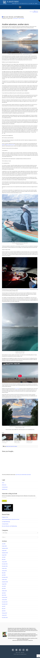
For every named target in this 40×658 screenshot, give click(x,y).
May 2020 (3, 572)
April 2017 (4, 610)
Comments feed (4, 487)
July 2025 (3, 543)
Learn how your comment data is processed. (23, 474)
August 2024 (4, 550)
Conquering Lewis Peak (17, 440)
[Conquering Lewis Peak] (19, 437)
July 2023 (3, 557)
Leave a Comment (21, 18)
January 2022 (4, 561)
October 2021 (4, 568)
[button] (20, 7)
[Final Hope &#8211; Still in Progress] (7, 437)
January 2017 (4, 615)
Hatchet (3, 144)
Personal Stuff (15, 18)
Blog (19, 652)
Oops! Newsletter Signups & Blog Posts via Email (10, 519)
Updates (15, 446)
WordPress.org (4, 489)
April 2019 (4, 588)
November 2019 (5, 577)
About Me (22, 652)
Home (17, 652)
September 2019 (5, 581)
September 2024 (5, 548)
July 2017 (3, 606)
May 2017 (3, 608)
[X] (16, 650)
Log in (3, 482)
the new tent (17, 388)
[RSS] (27, 650)
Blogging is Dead (5, 517)
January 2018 (4, 599)
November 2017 (5, 604)
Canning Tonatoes (29, 440)
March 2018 (4, 595)
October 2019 (4, 579)
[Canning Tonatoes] (32, 437)
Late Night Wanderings (6, 521)
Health (7, 446)
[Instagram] (23, 650)
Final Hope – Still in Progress (6, 440)
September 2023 (5, 552)
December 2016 (5, 617)
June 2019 (4, 586)
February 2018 (4, 597)
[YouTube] (20, 650)
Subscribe (4, 500)
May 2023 (3, 559)
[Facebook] (13, 650)
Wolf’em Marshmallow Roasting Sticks (24, 289)
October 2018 (4, 590)
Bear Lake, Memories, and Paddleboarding (9, 526)
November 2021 (5, 566)
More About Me (11, 446)
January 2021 (4, 570)
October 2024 (4, 546)
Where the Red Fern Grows (10, 144)
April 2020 (4, 575)
